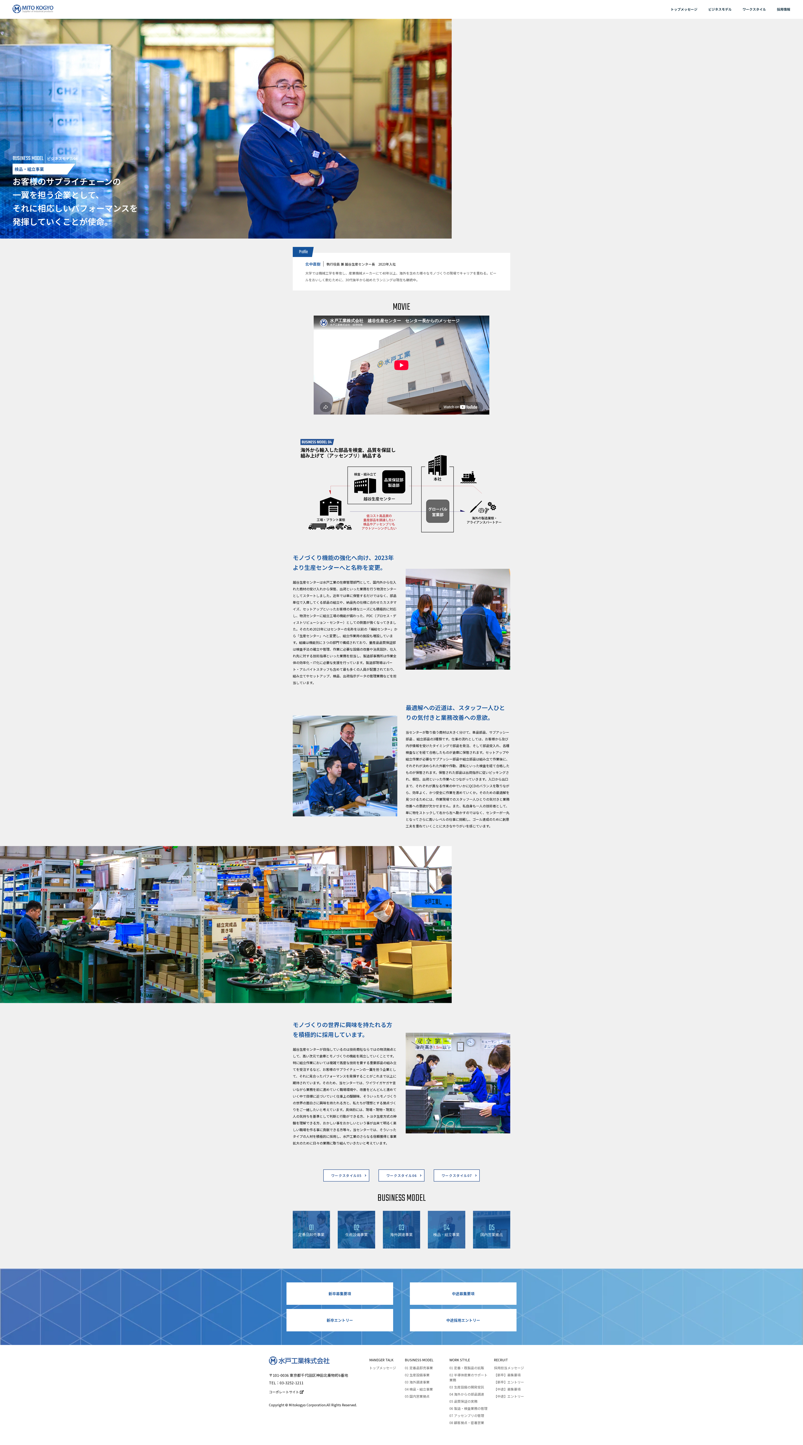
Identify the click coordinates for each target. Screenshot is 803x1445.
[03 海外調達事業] (401, 1245)
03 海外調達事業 (417, 1382)
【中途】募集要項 (507, 1389)
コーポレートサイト (284, 1391)
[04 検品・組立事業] (446, 1245)
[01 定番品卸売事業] (311, 1245)
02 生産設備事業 (417, 1374)
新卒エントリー (340, 1320)
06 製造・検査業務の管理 (468, 1408)
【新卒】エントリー (509, 1382)
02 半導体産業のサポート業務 (468, 1377)
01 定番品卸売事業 (419, 1367)
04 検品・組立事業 (419, 1389)
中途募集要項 (463, 1293)
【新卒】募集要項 (507, 1374)
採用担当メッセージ (509, 1367)
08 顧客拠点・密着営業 (466, 1422)
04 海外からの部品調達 (466, 1394)
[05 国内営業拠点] (491, 1245)
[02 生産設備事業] (356, 1245)
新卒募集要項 (340, 1293)
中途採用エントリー (463, 1320)
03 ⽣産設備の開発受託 (466, 1387)
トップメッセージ (684, 9)
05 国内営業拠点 (417, 1396)
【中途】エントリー (509, 1396)
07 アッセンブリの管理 (466, 1415)
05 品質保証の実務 (463, 1401)
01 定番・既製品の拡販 (466, 1367)
